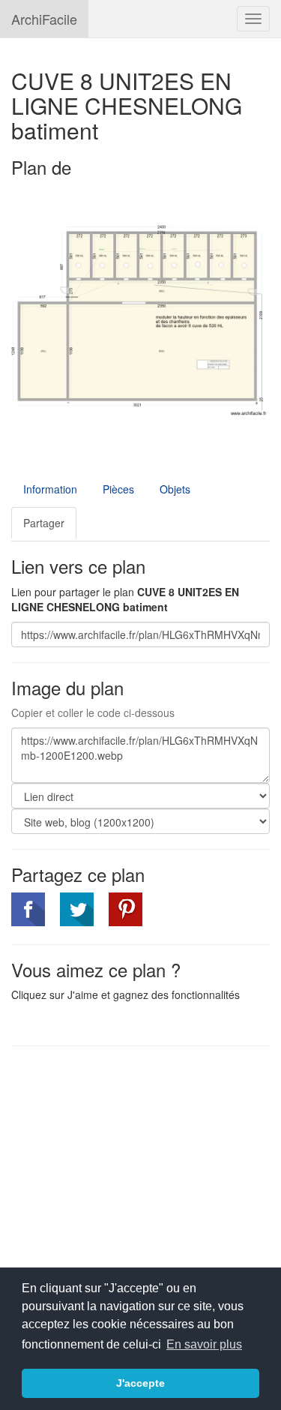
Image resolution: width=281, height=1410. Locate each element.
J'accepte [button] (140, 1383)
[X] (77, 909)
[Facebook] (28, 909)
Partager (43, 522)
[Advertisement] (137, 1166)
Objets (175, 489)
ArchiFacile (44, 18)
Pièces (118, 489)
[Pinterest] (125, 909)
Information (50, 489)
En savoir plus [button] (204, 1344)
